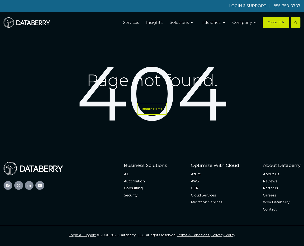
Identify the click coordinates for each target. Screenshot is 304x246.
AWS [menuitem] (195, 181)
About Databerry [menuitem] (281, 165)
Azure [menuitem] (196, 174)
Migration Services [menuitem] (206, 202)
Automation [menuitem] (134, 181)
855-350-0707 (287, 6)
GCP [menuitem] (195, 188)
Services (131, 22)
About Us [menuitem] (271, 174)
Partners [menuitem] (270, 188)
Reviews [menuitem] (270, 181)
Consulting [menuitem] (133, 188)
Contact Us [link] (276, 22)
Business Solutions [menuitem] (145, 165)
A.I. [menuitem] (126, 174)
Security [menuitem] (131, 195)
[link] (27, 22)
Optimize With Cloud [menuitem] (215, 165)
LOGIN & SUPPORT (247, 6)
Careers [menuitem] (269, 195)
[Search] (295, 22)
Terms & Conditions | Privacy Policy (206, 235)
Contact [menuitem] (270, 209)
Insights (154, 22)
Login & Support (82, 235)
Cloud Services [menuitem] (203, 195)
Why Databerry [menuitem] (276, 202)
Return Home (152, 108)
